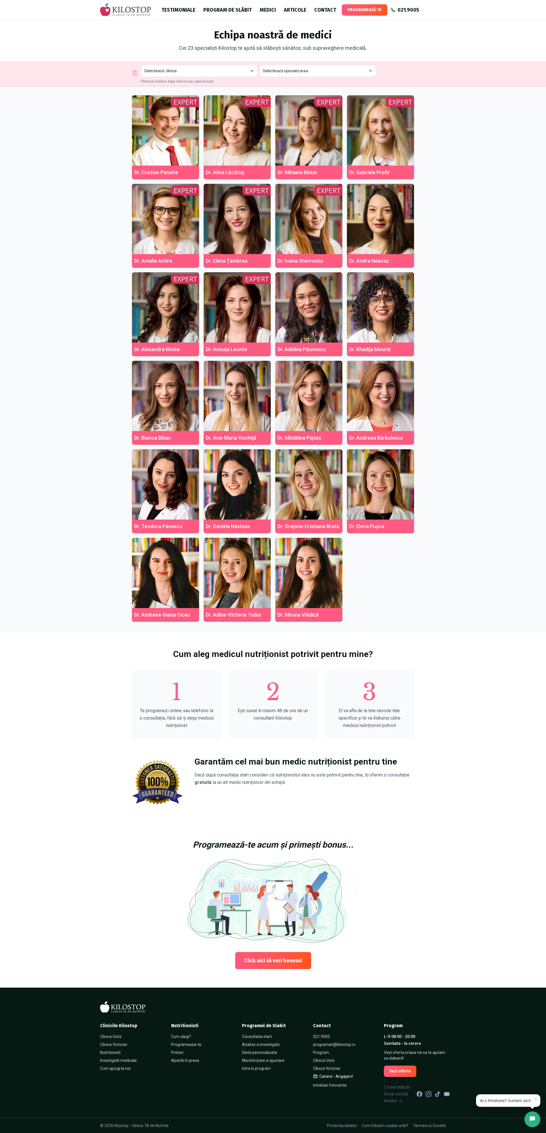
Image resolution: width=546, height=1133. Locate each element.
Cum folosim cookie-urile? (385, 1125)
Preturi (177, 1052)
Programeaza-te (186, 1044)
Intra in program (256, 1068)
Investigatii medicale (118, 1060)
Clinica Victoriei (113, 1044)
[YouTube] (447, 1094)
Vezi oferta (400, 1071)
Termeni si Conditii (429, 1125)
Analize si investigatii (261, 1044)
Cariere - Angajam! (336, 1076)
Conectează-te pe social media (397, 1093)
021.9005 (321, 1036)
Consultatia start (257, 1036)
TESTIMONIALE (178, 10)
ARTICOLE (295, 10)
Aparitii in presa (185, 1060)
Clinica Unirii (110, 1036)
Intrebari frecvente (330, 1085)
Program (321, 1052)
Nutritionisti (110, 1052)
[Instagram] (428, 1094)
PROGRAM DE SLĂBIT (227, 10)
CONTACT (325, 10)
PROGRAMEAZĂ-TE (365, 9)
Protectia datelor (342, 1125)
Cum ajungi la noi (115, 1068)
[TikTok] (437, 1094)
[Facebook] (419, 1094)
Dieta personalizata (259, 1052)
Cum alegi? (181, 1036)
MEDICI (268, 10)
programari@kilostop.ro (334, 1044)
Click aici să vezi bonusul (273, 960)
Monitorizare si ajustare (263, 1060)
